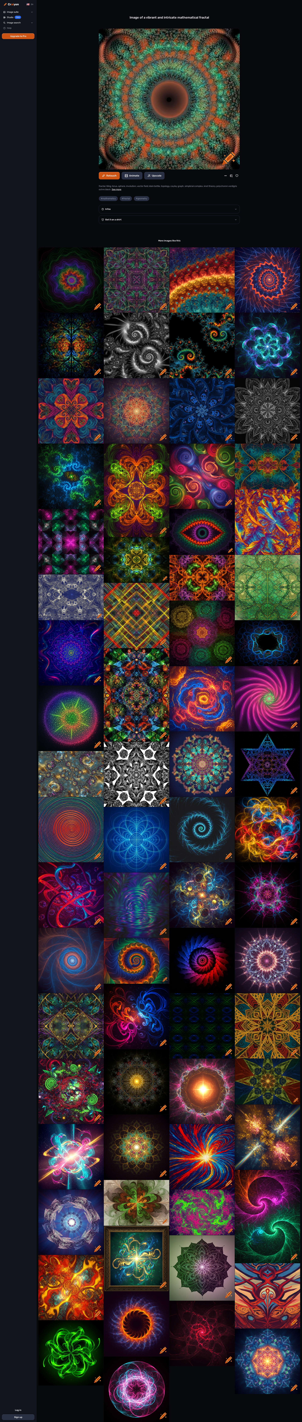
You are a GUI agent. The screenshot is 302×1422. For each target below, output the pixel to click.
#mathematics (108, 198)
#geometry (141, 198)
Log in (18, 1410)
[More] (225, 176)
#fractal (126, 198)
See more (116, 189)
